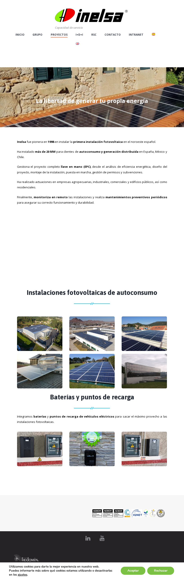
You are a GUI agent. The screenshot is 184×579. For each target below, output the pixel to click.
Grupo (37, 35)
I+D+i (79, 35)
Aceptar (133, 570)
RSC (93, 35)
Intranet (136, 35)
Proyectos (59, 35)
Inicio (19, 35)
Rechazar (160, 570)
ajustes (22, 575)
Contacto (113, 35)
